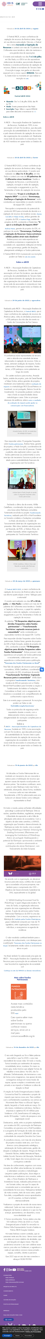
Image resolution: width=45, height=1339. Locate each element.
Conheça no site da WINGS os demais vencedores (22, 970)
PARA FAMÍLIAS (10, 1277)
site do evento (30, 257)
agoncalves (36, 300)
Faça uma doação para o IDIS (12, 1315)
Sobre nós (28, 1271)
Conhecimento (8, 1291)
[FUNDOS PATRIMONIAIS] (22, 992)
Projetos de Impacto (10, 1286)
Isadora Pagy (25, 219)
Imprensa (6, 1310)
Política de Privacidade (11, 1304)
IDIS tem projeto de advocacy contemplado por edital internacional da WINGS (22, 761)
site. (27, 78)
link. (35, 111)
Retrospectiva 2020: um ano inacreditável (22, 1044)
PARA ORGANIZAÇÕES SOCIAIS (15, 1282)
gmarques (36, 581)
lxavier (35, 157)
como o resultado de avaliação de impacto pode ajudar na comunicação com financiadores (24, 403)
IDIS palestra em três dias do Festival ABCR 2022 (22, 297)
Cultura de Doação (9, 1300)
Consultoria (7, 1275)
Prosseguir (7, 1335)
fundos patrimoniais (16, 444)
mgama (35, 28)
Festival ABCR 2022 (14, 589)
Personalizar (28, 1335)
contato (9, 1320)
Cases (5, 1295)
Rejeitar (17, 1335)
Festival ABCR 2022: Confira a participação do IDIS (22, 578)
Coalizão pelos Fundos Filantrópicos (27, 919)
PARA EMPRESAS (10, 1280)
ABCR (26, 724)
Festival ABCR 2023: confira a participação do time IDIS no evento (22, 153)
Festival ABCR (31, 311)
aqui (16, 1013)
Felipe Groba (19, 217)
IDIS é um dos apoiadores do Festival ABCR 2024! (22, 25)
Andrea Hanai (10, 228)
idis (36, 765)
